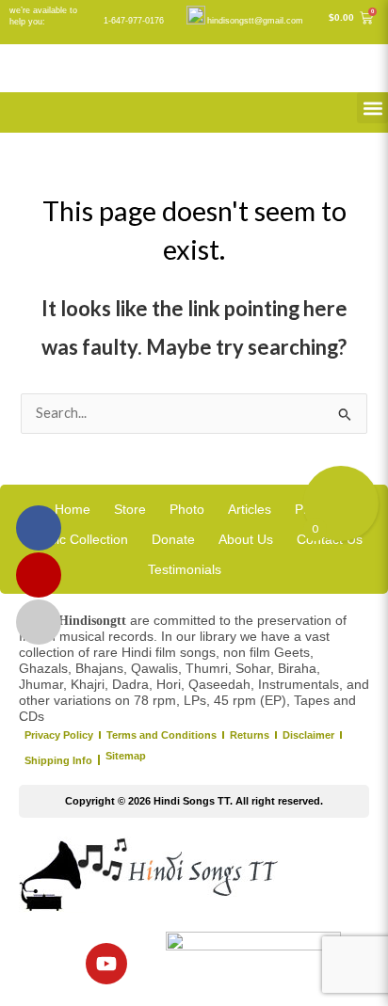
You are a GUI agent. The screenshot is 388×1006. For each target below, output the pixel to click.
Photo (187, 509)
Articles (249, 509)
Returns (249, 735)
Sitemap (125, 755)
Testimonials (184, 569)
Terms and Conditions (161, 735)
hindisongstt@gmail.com (255, 20)
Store (130, 509)
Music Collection (79, 539)
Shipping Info (58, 760)
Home (72, 509)
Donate (173, 539)
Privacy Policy (58, 735)
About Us (245, 539)
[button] (372, 107)
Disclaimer (308, 735)
